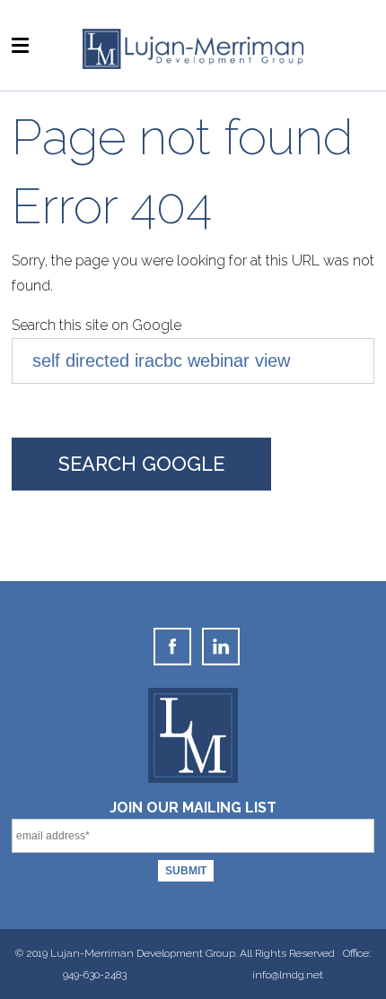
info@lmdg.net (287, 975)
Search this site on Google (96, 325)
